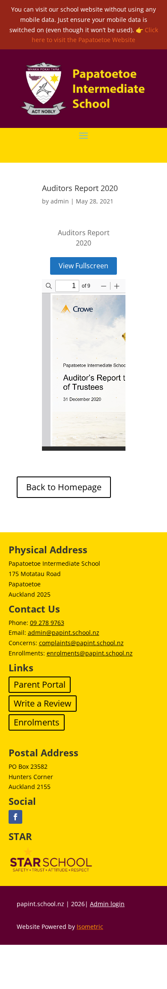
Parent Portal (40, 684)
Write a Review (43, 703)
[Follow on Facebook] (15, 817)
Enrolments (37, 722)
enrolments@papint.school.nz (90, 653)
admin (60, 201)
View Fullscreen (83, 265)
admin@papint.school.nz (63, 632)
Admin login (107, 904)
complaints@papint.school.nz (81, 643)
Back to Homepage (63, 487)
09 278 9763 (47, 623)
